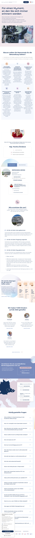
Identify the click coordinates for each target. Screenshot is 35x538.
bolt (13, 256)
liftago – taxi (9, 256)
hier (9, 270)
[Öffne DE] (32, 2)
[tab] (12, 165)
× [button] (13, 513)
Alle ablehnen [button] (7, 533)
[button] (11, 187)
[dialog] (8, 525)
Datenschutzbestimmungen (16, 531)
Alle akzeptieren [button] (7, 531)
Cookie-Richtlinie (25, 531)
